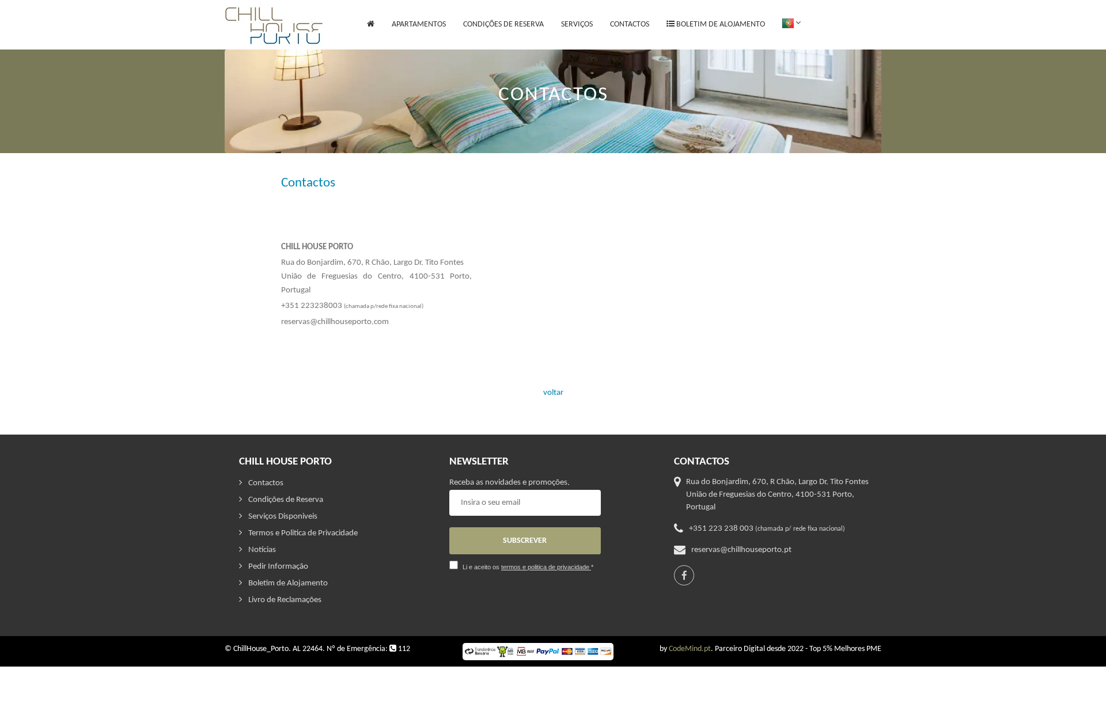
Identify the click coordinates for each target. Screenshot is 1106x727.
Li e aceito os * (528, 567)
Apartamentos (418, 35)
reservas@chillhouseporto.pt (741, 550)
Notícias (262, 550)
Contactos (629, 24)
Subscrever (525, 540)
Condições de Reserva (503, 24)
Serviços (577, 24)
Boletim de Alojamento (720, 24)
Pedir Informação (278, 566)
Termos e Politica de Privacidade (303, 533)
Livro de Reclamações (284, 600)
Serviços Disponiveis (282, 516)
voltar (553, 393)
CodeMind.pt (690, 649)
